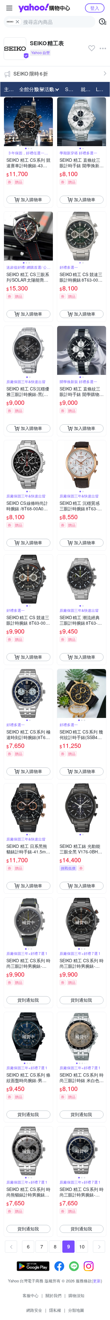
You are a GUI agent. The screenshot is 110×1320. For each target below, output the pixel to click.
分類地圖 (76, 1310)
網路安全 (34, 1310)
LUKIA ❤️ (102, 89)
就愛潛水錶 (86, 89)
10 (82, 1246)
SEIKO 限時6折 (30, 73)
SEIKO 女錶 (71, 89)
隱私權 (55, 1310)
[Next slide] (49, 121)
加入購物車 (31, 199)
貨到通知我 (28, 1000)
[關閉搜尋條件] (17, 21)
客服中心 (30, 1295)
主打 (9, 89)
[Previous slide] (8, 121)
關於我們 (53, 1295)
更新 (97, 1281)
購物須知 (76, 1295)
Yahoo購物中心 (44, 8)
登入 (94, 8)
